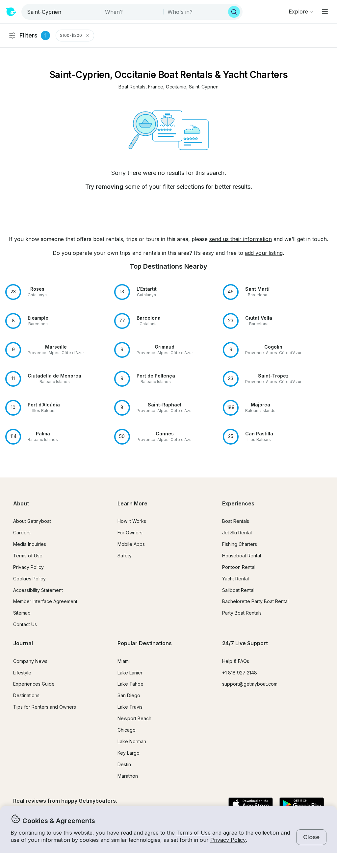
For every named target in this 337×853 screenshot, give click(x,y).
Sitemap (22, 613)
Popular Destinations (144, 643)
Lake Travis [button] (130, 707)
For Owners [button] (130, 532)
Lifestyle (22, 672)
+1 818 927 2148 (239, 672)
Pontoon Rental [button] (238, 567)
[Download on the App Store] (250, 804)
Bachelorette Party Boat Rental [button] (255, 601)
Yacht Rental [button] (235, 578)
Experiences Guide (34, 684)
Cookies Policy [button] (29, 578)
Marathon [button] (127, 776)
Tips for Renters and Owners (44, 707)
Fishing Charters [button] (239, 544)
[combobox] (61, 12)
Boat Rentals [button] (235, 521)
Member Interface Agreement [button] (45, 601)
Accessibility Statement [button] (38, 590)
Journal (23, 643)
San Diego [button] (128, 695)
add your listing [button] (264, 253)
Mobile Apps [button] (131, 544)
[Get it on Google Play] (301, 804)
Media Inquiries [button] (29, 544)
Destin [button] (124, 764)
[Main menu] (324, 11)
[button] (131, 87)
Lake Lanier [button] (130, 672)
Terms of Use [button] (193, 832)
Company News (30, 661)
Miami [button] (123, 661)
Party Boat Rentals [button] (242, 613)
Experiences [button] (238, 503)
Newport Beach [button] (134, 718)
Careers (22, 532)
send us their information (240, 239)
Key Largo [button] (128, 753)
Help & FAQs (235, 661)
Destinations (26, 695)
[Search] (234, 12)
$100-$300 (71, 35)
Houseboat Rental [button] (241, 555)
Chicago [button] (126, 730)
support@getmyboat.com (249, 684)
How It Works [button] (131, 521)
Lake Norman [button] (131, 741)
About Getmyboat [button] (32, 521)
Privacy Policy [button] (228, 840)
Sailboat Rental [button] (238, 590)
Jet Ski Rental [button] (237, 532)
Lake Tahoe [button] (130, 684)
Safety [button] (124, 555)
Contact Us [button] (25, 624)
